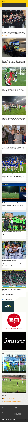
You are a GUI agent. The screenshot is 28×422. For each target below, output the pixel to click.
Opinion (9, 261)
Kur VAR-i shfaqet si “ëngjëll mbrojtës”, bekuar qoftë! (10, 202)
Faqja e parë (3, 8)
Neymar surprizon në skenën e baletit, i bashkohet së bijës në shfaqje (12, 401)
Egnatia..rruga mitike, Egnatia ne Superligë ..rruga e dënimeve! (11, 231)
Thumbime (3, 415)
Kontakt (3, 410)
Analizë (15, 408)
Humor (3, 5)
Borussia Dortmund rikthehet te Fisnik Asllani (9, 398)
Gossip (5, 5)
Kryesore (7, 261)
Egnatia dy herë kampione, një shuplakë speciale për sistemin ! (11, 115)
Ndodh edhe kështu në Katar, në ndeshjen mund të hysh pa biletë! (12, 289)
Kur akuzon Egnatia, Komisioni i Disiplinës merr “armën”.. (10, 29)
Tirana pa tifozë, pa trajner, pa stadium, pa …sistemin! (10, 173)
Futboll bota (3, 413)
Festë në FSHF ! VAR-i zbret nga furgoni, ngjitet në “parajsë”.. (11, 58)
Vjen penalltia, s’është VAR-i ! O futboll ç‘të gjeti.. (9, 86)
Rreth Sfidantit (3, 408)
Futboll (2, 412)
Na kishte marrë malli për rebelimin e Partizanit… (9, 260)
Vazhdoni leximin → (4, 35)
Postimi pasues (8, 299)
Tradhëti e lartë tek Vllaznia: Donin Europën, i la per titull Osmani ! (12, 144)
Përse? (15, 410)
